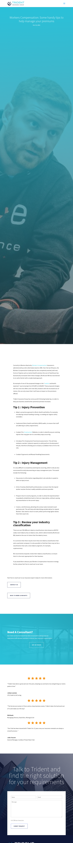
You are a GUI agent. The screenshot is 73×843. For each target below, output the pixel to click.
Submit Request (19, 826)
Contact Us (14, 584)
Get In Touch (36, 645)
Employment (28, 432)
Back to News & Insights (18, 595)
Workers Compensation (39, 365)
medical (46, 383)
